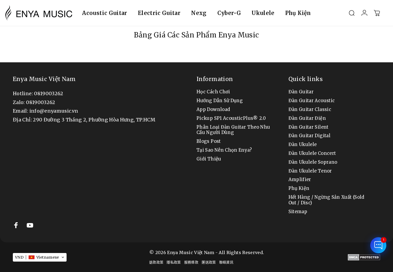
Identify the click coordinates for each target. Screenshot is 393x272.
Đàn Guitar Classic (309, 109)
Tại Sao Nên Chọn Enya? (224, 150)
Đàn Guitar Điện (307, 118)
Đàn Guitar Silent (308, 127)
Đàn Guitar (301, 92)
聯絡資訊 (226, 262)
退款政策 (156, 262)
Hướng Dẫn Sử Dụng (219, 101)
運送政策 (209, 262)
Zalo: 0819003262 (34, 102)
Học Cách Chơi (213, 92)
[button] (40, 257)
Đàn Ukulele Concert (312, 153)
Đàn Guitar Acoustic (311, 101)
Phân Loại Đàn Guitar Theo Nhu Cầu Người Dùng (233, 130)
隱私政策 (174, 262)
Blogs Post (208, 141)
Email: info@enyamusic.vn (45, 111)
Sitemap (297, 211)
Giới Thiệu (208, 159)
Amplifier (299, 179)
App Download (213, 109)
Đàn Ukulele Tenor (310, 171)
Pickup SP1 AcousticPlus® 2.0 (231, 118)
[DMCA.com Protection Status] (364, 257)
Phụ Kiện (299, 188)
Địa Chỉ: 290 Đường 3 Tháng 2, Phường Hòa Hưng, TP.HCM (84, 120)
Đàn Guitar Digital (309, 136)
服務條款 (191, 262)
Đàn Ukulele (302, 144)
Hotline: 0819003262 (38, 93)
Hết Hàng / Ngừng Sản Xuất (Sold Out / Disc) (326, 200)
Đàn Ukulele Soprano (312, 162)
